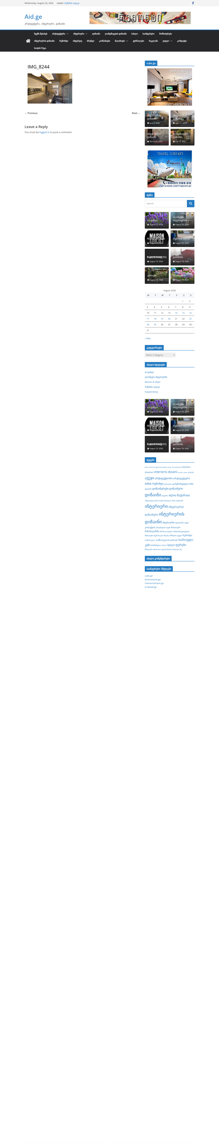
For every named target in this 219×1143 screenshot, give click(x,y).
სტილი (171, 545)
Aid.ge (33, 16)
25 (155, 324)
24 (148, 324)
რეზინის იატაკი (181, 238)
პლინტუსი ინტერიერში (180, 219)
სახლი (134, 33)
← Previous (31, 113)
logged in (44, 132)
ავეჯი (149, 477)
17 (148, 318)
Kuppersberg (154, 257)
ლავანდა (152, 220)
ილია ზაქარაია (179, 495)
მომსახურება (165, 33)
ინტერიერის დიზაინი (44, 40)
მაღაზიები (120, 40)
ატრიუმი (152, 275)
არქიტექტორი (164, 478)
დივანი (148, 488)
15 (183, 312)
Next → (136, 113)
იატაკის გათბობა (178, 255)
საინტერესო (148, 33)
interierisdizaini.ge (154, 583)
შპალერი (149, 549)
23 (190, 318)
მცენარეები (158, 535)
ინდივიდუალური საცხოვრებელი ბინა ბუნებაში (164, 501)
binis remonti (150, 467)
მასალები (175, 527)
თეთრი (165, 495)
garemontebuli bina (163, 467)
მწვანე (166, 535)
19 (162, 318)
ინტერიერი (78, 33)
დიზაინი (96, 33)
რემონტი (63, 40)
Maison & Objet (72, 3)
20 (169, 318)
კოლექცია (150, 527)
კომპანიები (104, 40)
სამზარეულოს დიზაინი (167, 540)
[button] (67, 34)
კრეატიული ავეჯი (163, 527)
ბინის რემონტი (154, 483)
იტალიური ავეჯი (182, 522)
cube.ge (149, 575)
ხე (181, 549)
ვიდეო (166, 40)
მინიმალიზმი (152, 531)
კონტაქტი (182, 40)
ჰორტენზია (179, 275)
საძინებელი (156, 545)
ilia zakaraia (176, 467)
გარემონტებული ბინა (183, 483)
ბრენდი (90, 40)
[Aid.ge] (28, 40)
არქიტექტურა (58, 33)
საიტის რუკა (40, 48)
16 (190, 312)
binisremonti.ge (153, 579)
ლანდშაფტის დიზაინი (116, 33)
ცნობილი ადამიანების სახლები (166, 549)
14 (176, 312)
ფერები (180, 545)
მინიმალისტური (166, 531)
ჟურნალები (138, 40)
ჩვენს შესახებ (40, 33)
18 (155, 318)
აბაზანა (191, 472)
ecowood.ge (151, 587)
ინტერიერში (168, 522)
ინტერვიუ (77, 40)
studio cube (182, 472)
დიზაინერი (176, 488)
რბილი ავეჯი (176, 535)
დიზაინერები (160, 488)
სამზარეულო (150, 540)
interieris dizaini (165, 472)
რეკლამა (153, 40)
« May (148, 338)
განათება (168, 484)
